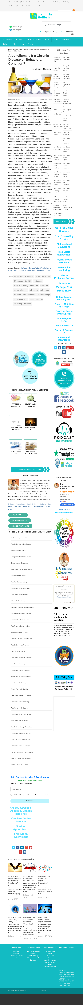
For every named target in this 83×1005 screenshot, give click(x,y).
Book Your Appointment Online (20, 538)
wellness (27, 304)
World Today (56, 2)
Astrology (33, 953)
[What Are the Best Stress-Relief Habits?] (30, 872)
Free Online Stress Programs (20, 645)
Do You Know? (25, 2)
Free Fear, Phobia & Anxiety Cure (21, 639)
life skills (28, 281)
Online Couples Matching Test (64, 298)
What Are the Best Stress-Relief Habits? (28, 879)
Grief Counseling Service (64, 237)
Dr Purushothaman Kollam (64, 596)
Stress (47, 39)
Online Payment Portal (64, 319)
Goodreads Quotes (69, 602)
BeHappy (6, 44)
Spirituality (66, 2)
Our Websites (36, 2)
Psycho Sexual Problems (64, 261)
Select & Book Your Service (19, 765)
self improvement (29, 295)
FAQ (16, 958)
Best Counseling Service (18, 550)
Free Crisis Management (64, 253)
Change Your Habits (20, 526)
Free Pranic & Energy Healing (20, 626)
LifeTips (55, 39)
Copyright (33, 960)
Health (38, 39)
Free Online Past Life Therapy (20, 746)
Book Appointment (20, 520)
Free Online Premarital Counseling (21, 569)
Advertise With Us (64, 325)
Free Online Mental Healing (19, 594)
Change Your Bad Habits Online (21, 557)
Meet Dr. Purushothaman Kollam (21, 758)
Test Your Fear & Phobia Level (64, 312)
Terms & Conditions (50, 966)
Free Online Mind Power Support (21, 714)
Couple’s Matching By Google (64, 305)
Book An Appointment (21, 828)
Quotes (22, 44)
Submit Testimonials (33, 958)
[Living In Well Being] (41, 18)
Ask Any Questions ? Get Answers (22, 752)
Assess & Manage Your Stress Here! (64, 287)
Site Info (16, 2)
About (20, 956)
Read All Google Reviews (64, 512)
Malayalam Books (39, 507)
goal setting (18, 276)
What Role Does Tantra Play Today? (14, 920)
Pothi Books (17, 507)
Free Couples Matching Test (20, 620)
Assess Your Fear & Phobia (19, 632)
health (37, 276)
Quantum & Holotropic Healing (20, 588)
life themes (38, 281)
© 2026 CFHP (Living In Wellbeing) (17, 990)
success (39, 299)
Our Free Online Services (21, 820)
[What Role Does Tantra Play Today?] (15, 913)
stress (32, 299)
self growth (44, 290)
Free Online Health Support (19, 683)
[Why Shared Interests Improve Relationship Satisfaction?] (15, 872)
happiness (29, 276)
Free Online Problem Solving (20, 702)
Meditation (65, 39)
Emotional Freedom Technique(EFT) (22, 607)
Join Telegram (16, 29)
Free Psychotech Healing (19, 582)
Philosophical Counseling (64, 245)
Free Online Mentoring (64, 269)
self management (20, 299)
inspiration (46, 276)
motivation (44, 286)
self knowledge (44, 295)
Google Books (31, 504)
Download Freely (33, 956)
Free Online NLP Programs (19, 720)
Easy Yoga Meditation (18, 651)
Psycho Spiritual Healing (18, 576)
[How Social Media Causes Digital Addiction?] (45, 913)
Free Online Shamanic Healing (20, 670)
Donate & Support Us (64, 331)
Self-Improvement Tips (19, 49)
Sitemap (44, 990)
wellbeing (18, 304)
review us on (66, 504)
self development (20, 290)
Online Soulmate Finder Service (21, 739)
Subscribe (30, 801)
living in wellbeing (21, 286)
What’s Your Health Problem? (20, 689)
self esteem (34, 290)
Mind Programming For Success (21, 613)
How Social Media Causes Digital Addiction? (45, 920)
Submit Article (18, 515)
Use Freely (12, 6)
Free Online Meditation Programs (21, 657)
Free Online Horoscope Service (20, 733)
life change (18, 281)
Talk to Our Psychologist (18, 601)
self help (17, 295)
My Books (11, 504)
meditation (34, 286)
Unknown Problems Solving (64, 276)
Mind (14, 44)
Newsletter (16, 951)
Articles (30, 44)
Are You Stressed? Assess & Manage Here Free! (21, 810)
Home (10, 2)
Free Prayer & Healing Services (21, 676)
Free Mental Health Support (19, 708)
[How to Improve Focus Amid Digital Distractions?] (45, 872)
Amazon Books (20, 504)
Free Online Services (33, 951)
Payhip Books (27, 507)
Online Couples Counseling (19, 563)
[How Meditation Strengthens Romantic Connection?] (30, 913)
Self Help (19, 39)
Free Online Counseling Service (21, 544)
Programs (16, 953)
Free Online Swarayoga (18, 664)
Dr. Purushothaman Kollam (67, 486)
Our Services (46, 2)
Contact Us (37, 6)
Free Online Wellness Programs (21, 695)
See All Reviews (64, 510)
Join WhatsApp (17, 27)
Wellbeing (29, 39)
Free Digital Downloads (21, 835)
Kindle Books (42, 504)
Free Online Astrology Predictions (21, 727)
